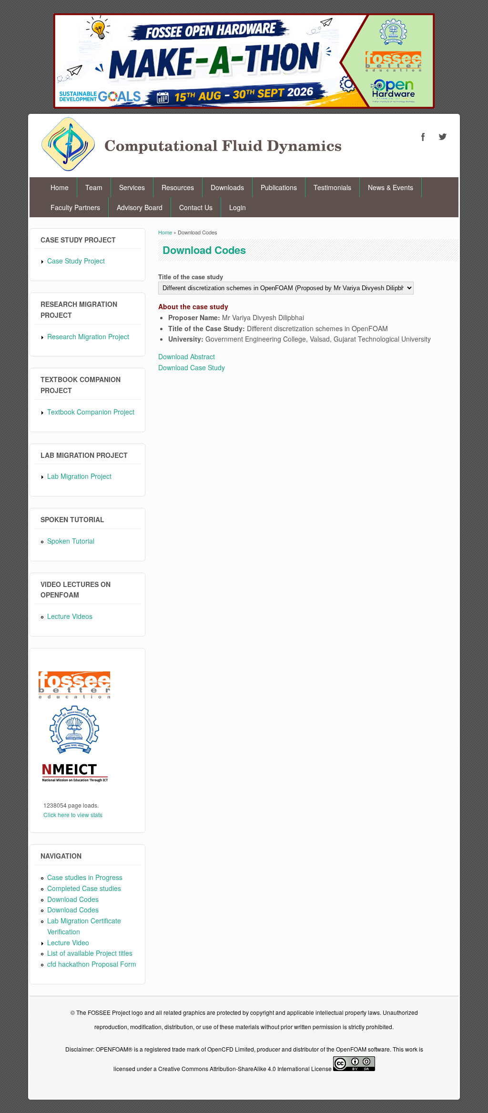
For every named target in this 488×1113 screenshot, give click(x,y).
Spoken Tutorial (70, 541)
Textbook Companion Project (90, 411)
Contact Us (196, 207)
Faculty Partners (75, 207)
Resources (178, 187)
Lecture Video (68, 942)
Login (237, 207)
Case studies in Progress (84, 877)
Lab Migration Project (79, 476)
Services (132, 187)
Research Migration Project (88, 336)
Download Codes (73, 899)
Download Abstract (186, 356)
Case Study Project (76, 260)
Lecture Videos (69, 616)
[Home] (191, 168)
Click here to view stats (72, 814)
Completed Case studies (84, 888)
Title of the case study (190, 276)
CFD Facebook (423, 136)
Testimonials (332, 187)
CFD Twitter (442, 136)
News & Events (390, 187)
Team (93, 187)
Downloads (227, 187)
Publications (279, 187)
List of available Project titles (89, 953)
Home (60, 187)
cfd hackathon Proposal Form (91, 964)
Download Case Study (191, 367)
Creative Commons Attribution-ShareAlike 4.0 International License (245, 1068)
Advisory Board (140, 207)
